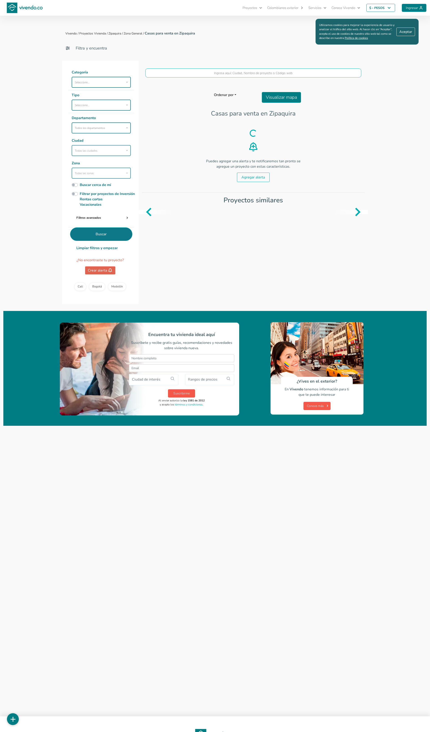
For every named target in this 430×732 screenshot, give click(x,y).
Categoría (80, 72)
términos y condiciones (189, 404)
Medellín (117, 287)
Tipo (75, 95)
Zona (76, 163)
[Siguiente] (364, 212)
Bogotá (97, 287)
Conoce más (315, 406)
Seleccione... (82, 82)
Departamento (84, 118)
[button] (250, 8)
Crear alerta (97, 270)
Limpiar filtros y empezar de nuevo (97, 248)
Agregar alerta (253, 177)
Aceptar (405, 31)
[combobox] (253, 72)
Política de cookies (356, 38)
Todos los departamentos (90, 128)
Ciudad (78, 140)
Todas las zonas (84, 173)
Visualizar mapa (281, 97)
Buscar (101, 234)
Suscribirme (181, 393)
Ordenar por (224, 94)
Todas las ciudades (86, 150)
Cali (80, 287)
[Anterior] (142, 212)
